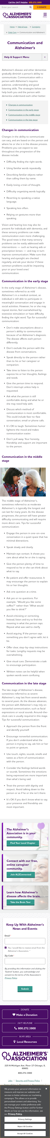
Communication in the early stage (23, 110)
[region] (25, 1111)
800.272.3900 (35, 2)
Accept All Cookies (25, 1133)
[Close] (46, 1088)
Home (12, 27)
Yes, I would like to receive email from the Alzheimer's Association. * (26, 949)
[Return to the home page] (17, 15)
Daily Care (12, 32)
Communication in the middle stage (24, 115)
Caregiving (36, 27)
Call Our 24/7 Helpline (18, 2)
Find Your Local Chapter (22, 843)
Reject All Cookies (25, 1126)
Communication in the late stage (23, 120)
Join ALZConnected (20, 874)
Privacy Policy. (15, 1114)
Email (7, 935)
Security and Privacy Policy (28, 1080)
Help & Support (23, 27)
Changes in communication (20, 105)
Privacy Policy (11, 978)
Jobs (10, 1080)
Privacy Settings (25, 1119)
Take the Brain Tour (20, 902)
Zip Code (9, 955)
